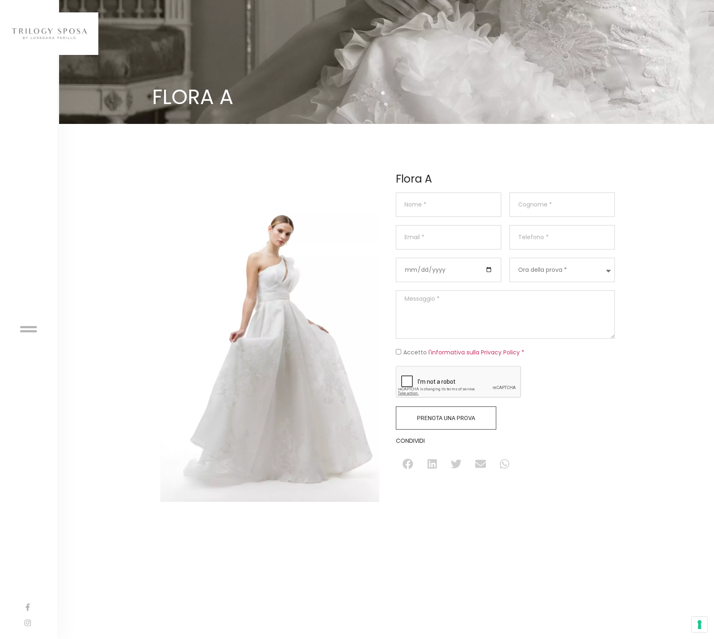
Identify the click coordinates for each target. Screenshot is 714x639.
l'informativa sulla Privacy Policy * (476, 352)
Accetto (463, 352)
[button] (408, 464)
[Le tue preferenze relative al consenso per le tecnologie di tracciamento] (699, 624)
